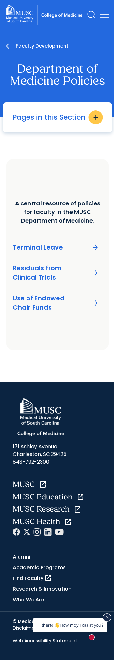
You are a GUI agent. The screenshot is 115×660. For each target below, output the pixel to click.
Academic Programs (39, 567)
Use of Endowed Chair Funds (56, 303)
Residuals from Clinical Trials (56, 273)
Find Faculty (32, 578)
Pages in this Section (56, 117)
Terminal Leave (56, 247)
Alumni (21, 557)
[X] (26, 532)
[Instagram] (37, 532)
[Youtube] (59, 532)
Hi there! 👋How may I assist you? (69, 625)
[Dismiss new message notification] (107, 617)
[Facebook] (16, 532)
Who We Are (28, 599)
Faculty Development (42, 46)
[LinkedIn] (48, 532)
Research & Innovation (42, 588)
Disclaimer (24, 628)
